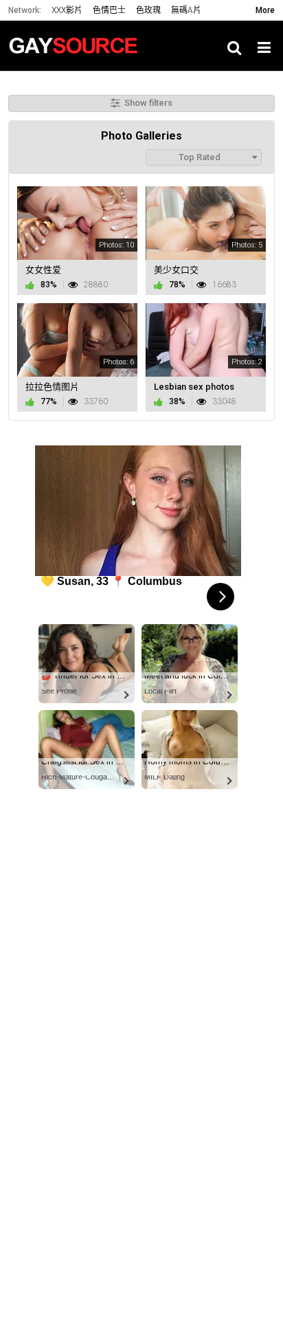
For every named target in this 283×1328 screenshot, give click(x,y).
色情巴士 (109, 10)
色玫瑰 (148, 10)
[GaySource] (77, 46)
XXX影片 (67, 10)
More (265, 10)
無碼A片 (186, 10)
